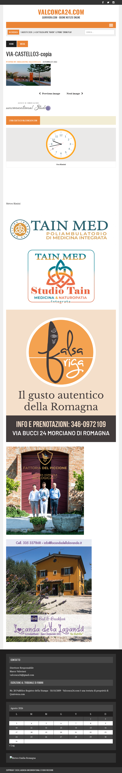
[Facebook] (102, 2)
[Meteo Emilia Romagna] (23, 757)
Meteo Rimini (13, 203)
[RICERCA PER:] (99, 32)
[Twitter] (108, 2)
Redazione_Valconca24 (29, 62)
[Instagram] (113, 2)
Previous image (51, 93)
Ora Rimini (61, 164)
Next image (73, 93)
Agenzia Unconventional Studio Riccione (36, 770)
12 (46, 728)
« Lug (12, 745)
